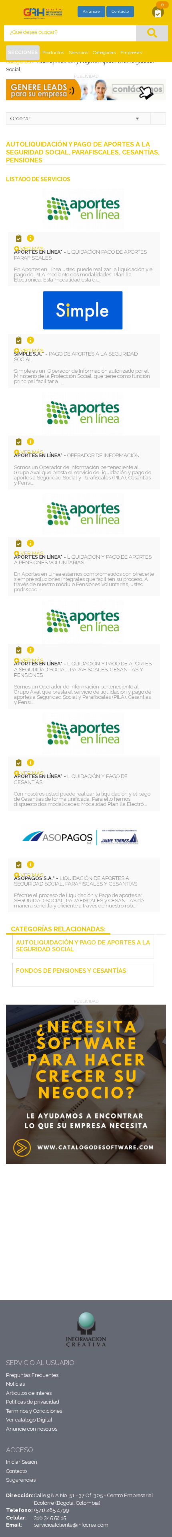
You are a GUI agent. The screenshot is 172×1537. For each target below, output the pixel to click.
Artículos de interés (29, 1393)
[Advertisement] (52, 1224)
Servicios (78, 52)
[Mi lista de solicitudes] (158, 13)
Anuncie (91, 11)
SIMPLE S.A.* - (76, 356)
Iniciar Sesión (21, 1462)
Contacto (120, 11)
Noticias (15, 1384)
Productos (53, 52)
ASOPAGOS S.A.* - (75, 881)
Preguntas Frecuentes (32, 1375)
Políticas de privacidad (32, 1402)
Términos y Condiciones (34, 1411)
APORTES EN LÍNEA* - (80, 254)
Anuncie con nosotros (31, 1429)
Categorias (104, 52)
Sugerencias (21, 1480)
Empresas (131, 52)
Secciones (23, 52)
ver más (31, 249)
